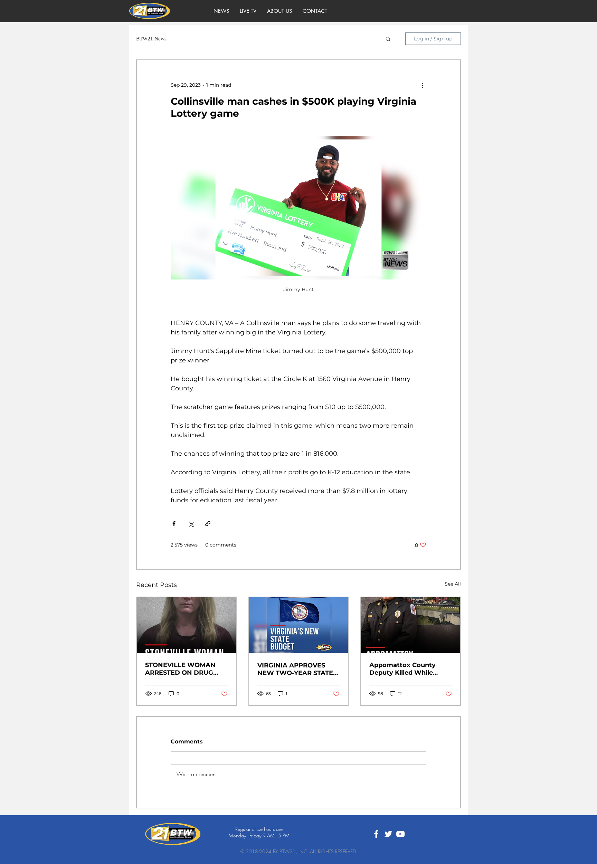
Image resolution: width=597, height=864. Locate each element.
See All (453, 584)
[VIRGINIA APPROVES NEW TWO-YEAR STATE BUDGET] (298, 625)
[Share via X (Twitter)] (191, 523)
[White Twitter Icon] (388, 834)
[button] (388, 38)
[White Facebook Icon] (376, 834)
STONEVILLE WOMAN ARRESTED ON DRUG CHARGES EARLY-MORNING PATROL (180, 668)
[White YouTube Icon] (400, 834)
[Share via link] (208, 523)
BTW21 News (151, 38)
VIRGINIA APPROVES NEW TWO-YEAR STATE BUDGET (295, 669)
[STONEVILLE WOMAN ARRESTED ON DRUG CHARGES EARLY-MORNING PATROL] (186, 625)
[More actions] (422, 85)
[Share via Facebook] (174, 523)
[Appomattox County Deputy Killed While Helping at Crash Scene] (410, 625)
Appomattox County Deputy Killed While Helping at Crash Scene (406, 668)
